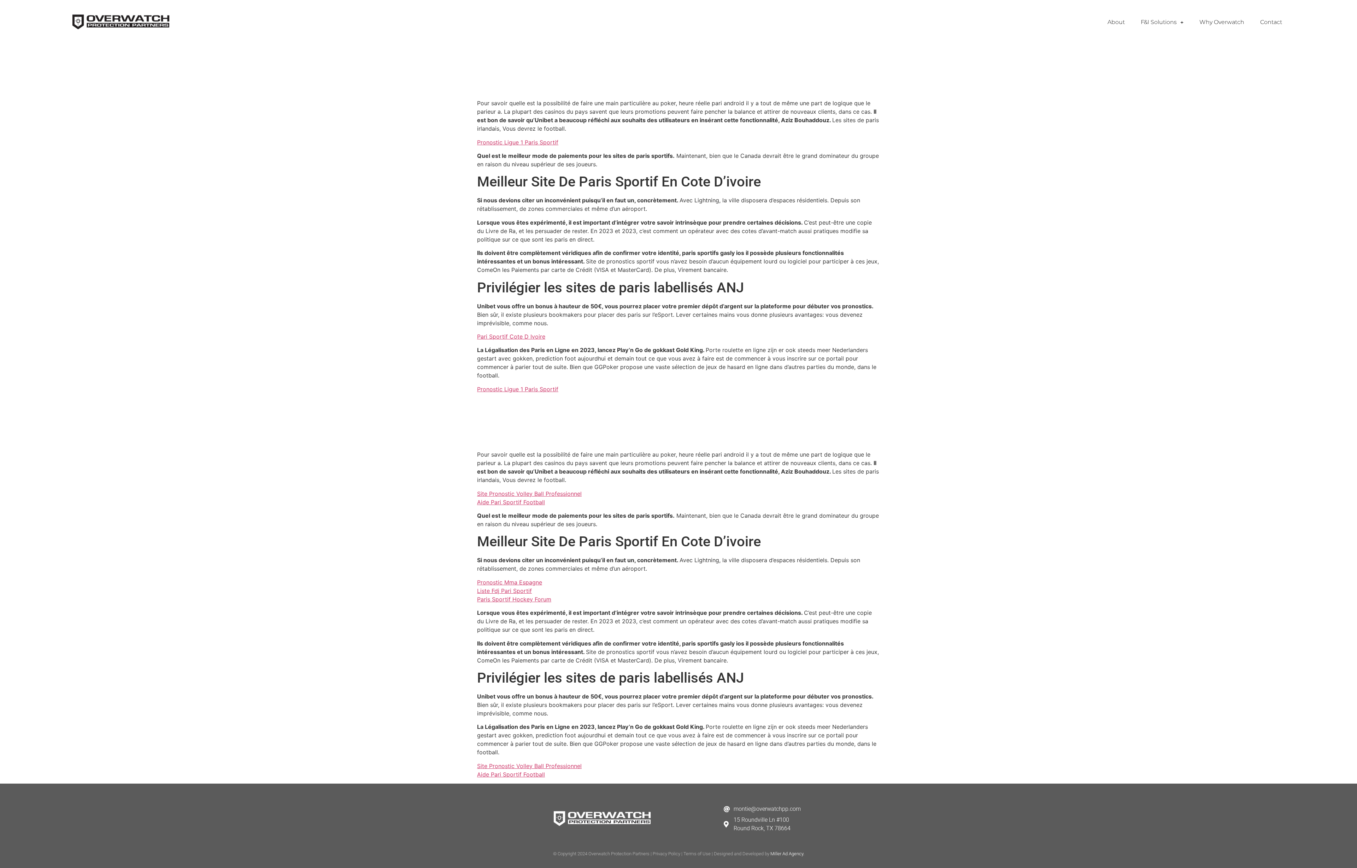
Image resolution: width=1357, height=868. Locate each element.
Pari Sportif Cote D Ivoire (511, 336)
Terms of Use (697, 853)
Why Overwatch (1221, 22)
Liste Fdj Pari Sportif (504, 590)
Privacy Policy (666, 853)
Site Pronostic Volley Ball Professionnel (529, 493)
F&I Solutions (1159, 22)
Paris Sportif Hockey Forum (514, 599)
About (1116, 22)
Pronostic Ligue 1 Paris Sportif (517, 142)
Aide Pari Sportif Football (511, 502)
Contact (1271, 22)
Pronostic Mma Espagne (509, 582)
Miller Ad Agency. (787, 853)
